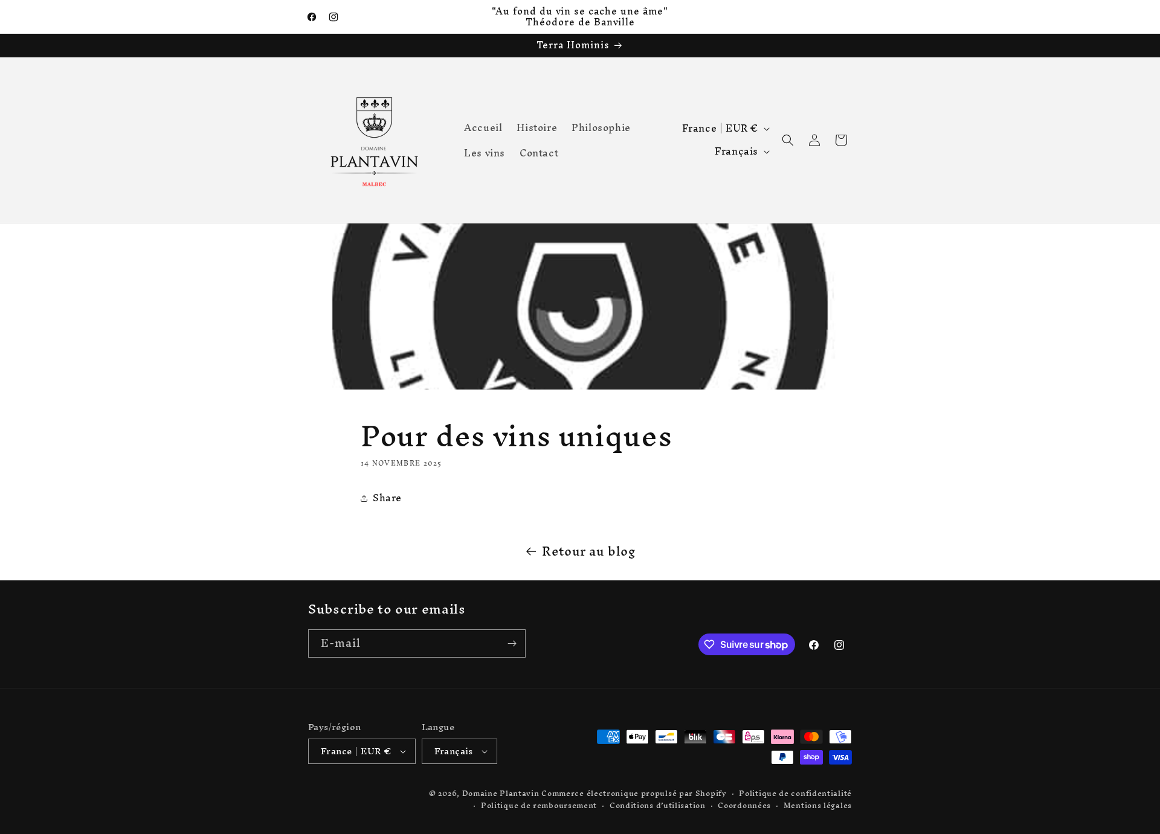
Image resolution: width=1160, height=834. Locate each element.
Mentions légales (818, 806)
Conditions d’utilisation (658, 806)
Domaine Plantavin (501, 793)
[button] (788, 140)
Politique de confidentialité (795, 794)
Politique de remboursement (539, 806)
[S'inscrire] (511, 643)
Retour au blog (589, 551)
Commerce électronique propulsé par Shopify (633, 793)
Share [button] (387, 497)
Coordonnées (744, 806)
